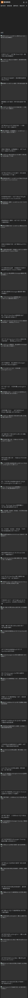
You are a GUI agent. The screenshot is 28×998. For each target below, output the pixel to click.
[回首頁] (7, 2)
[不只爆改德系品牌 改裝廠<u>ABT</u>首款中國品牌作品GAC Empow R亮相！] (14, 257)
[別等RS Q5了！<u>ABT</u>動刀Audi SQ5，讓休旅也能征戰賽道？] (14, 44)
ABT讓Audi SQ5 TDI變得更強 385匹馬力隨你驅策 (13, 911)
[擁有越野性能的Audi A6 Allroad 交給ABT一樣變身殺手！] (14, 542)
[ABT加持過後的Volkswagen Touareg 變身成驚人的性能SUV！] (14, 829)
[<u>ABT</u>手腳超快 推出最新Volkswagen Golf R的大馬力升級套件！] (14, 352)
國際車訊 (15, 6)
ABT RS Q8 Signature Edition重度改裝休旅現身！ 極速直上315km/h (13, 340)
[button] (26, 2)
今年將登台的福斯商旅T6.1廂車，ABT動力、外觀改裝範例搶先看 (13, 745)
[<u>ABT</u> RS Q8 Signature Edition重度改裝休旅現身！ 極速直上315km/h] (14, 329)
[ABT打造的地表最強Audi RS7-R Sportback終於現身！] (14, 639)
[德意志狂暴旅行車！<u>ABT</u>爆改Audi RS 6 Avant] (14, 234)
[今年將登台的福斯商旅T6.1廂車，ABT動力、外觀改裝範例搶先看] (14, 734)
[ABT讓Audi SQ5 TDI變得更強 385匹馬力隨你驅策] (14, 900)
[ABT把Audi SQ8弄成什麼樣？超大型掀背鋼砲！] (14, 853)
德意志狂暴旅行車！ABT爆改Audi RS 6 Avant (13, 245)
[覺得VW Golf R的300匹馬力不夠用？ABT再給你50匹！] (14, 971)
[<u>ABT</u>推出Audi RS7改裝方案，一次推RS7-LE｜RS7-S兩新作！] (14, 115)
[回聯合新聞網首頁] (2, 2)
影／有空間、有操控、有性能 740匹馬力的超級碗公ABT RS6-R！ (13, 530)
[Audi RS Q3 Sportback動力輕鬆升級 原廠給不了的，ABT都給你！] (14, 566)
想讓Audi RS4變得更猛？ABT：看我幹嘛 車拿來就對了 (13, 697)
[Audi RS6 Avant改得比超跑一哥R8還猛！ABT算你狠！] (14, 758)
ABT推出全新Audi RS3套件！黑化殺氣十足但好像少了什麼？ (13, 174)
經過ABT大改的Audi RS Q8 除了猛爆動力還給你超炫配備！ (13, 721)
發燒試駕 (9, 6)
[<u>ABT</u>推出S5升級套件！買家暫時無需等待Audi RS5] (14, 68)
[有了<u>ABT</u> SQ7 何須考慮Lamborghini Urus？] (14, 376)
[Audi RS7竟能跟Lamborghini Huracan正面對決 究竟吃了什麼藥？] (14, 781)
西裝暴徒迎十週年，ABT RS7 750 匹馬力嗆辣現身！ (13, 221)
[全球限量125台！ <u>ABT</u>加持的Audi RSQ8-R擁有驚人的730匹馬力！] (14, 400)
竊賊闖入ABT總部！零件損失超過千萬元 (13, 102)
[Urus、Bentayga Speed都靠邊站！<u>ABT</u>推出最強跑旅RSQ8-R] (14, 495)
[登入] (24, 2)
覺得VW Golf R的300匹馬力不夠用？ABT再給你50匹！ (12, 982)
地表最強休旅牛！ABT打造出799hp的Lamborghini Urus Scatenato (13, 197)
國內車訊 (3, 6)
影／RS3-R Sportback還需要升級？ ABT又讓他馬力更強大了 (13, 316)
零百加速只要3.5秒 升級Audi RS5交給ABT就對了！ (14, 458)
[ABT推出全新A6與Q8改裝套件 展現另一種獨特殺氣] (14, 876)
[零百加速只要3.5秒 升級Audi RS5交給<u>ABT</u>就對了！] (14, 447)
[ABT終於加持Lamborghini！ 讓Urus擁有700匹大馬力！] (14, 924)
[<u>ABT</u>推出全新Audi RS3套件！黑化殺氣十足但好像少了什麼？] (14, 162)
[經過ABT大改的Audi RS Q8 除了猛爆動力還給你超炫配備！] (14, 710)
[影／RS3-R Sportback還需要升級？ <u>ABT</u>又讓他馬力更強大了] (14, 305)
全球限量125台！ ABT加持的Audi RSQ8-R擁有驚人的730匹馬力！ (12, 411)
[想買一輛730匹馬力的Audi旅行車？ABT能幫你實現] (14, 615)
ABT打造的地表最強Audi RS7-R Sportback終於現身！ (11, 650)
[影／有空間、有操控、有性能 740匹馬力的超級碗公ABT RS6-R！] (14, 519)
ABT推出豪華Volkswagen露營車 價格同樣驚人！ (13, 292)
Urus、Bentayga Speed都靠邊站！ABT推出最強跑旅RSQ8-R (12, 506)
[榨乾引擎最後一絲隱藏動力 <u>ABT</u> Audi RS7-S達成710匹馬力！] (14, 139)
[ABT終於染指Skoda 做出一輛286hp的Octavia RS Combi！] (14, 948)
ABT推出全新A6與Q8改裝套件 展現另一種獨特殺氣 (13, 887)
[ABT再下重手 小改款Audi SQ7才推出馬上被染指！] (14, 805)
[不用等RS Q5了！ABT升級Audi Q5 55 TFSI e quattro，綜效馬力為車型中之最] (14, 590)
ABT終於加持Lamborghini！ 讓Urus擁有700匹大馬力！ (13, 935)
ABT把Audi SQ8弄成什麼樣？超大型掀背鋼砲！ (13, 864)
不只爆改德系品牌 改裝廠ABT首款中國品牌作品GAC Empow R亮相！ (13, 268)
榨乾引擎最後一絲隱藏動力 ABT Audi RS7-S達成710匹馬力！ (13, 150)
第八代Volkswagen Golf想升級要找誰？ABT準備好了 (12, 674)
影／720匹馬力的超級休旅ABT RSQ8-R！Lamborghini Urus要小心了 (13, 482)
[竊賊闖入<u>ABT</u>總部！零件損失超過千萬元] (14, 91)
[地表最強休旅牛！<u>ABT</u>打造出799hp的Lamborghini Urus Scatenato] (14, 186)
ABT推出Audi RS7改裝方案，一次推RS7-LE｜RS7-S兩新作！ (12, 126)
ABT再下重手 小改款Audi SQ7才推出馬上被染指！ (13, 816)
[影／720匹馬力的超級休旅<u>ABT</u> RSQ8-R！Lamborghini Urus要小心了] (14, 471)
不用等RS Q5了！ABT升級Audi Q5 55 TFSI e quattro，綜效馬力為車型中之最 (13, 602)
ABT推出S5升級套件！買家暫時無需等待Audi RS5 (13, 79)
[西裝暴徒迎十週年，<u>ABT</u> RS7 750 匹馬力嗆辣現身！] (14, 210)
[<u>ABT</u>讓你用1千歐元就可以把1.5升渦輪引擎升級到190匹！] (14, 424)
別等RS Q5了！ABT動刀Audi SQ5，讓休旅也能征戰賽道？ (13, 55)
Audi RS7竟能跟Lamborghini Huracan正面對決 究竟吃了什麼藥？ (13, 792)
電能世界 (22, 6)
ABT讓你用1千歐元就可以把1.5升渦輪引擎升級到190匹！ (13, 435)
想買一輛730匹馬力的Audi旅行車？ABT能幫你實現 (12, 626)
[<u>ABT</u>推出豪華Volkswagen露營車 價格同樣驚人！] (14, 281)
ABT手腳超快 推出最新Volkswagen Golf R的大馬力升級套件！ (13, 363)
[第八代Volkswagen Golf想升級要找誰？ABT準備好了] (14, 663)
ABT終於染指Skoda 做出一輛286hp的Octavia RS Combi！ (13, 959)
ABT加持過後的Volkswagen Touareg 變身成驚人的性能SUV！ (14, 840)
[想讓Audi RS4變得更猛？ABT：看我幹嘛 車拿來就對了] (14, 686)
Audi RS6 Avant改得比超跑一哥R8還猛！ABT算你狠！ (13, 769)
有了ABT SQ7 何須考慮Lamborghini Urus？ (13, 387)
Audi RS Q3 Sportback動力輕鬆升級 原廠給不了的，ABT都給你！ (13, 577)
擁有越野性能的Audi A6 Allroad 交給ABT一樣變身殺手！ (13, 553)
